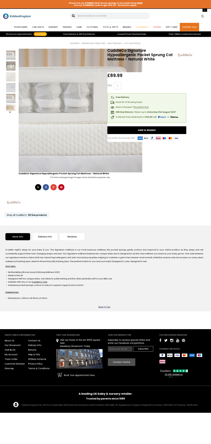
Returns (87, 34)
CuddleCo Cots (39, 281)
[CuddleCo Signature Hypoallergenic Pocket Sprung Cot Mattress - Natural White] (185, 54)
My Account (11, 354)
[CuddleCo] (14, 202)
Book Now (40, 34)
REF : (109, 66)
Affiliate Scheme (37, 359)
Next (10, 112)
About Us (9, 340)
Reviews (72, 236)
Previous (10, 49)
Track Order (11, 359)
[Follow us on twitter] (165, 340)
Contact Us (34, 340)
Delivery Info (45, 236)
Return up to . (146, 112)
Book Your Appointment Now (79, 375)
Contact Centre (121, 362)
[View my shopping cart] (200, 16)
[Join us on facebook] (160, 340)
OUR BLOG (10, 349)
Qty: (109, 85)
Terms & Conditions (39, 368)
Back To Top (104, 307)
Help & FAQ (34, 354)
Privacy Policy (35, 363)
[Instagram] (171, 340)
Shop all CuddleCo (27, 215)
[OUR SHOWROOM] (79, 358)
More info (18, 236)
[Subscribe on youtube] (177, 340)
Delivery (69, 34)
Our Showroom (13, 345)
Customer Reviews (15, 363)
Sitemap (9, 368)
